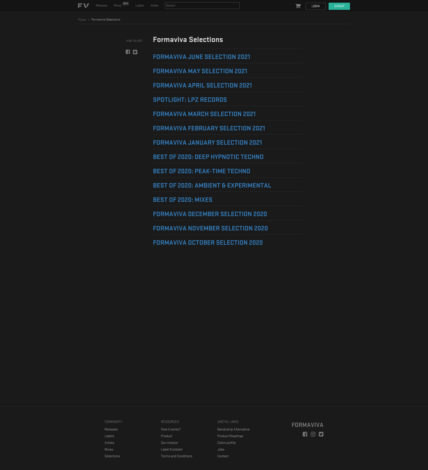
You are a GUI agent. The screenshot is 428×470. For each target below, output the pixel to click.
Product (166, 436)
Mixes (121, 4)
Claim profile (226, 443)
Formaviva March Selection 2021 (204, 114)
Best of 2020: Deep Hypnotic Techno (208, 157)
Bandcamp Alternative (233, 429)
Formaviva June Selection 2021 (201, 57)
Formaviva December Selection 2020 (210, 214)
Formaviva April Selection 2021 (202, 85)
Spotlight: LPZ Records (190, 100)
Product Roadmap (230, 436)
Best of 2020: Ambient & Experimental (212, 185)
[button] (298, 6)
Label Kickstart (172, 449)
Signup (339, 6)
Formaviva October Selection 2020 (208, 243)
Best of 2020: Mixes (182, 200)
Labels (140, 5)
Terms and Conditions (176, 456)
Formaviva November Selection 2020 (210, 228)
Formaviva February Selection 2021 (209, 128)
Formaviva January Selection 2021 (207, 143)
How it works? (171, 429)
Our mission (169, 443)
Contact (223, 456)
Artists (154, 5)
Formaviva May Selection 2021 (200, 71)
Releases (101, 5)
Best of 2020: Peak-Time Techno (201, 171)
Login (316, 6)
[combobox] (202, 5)
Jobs (220, 449)
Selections (112, 456)
